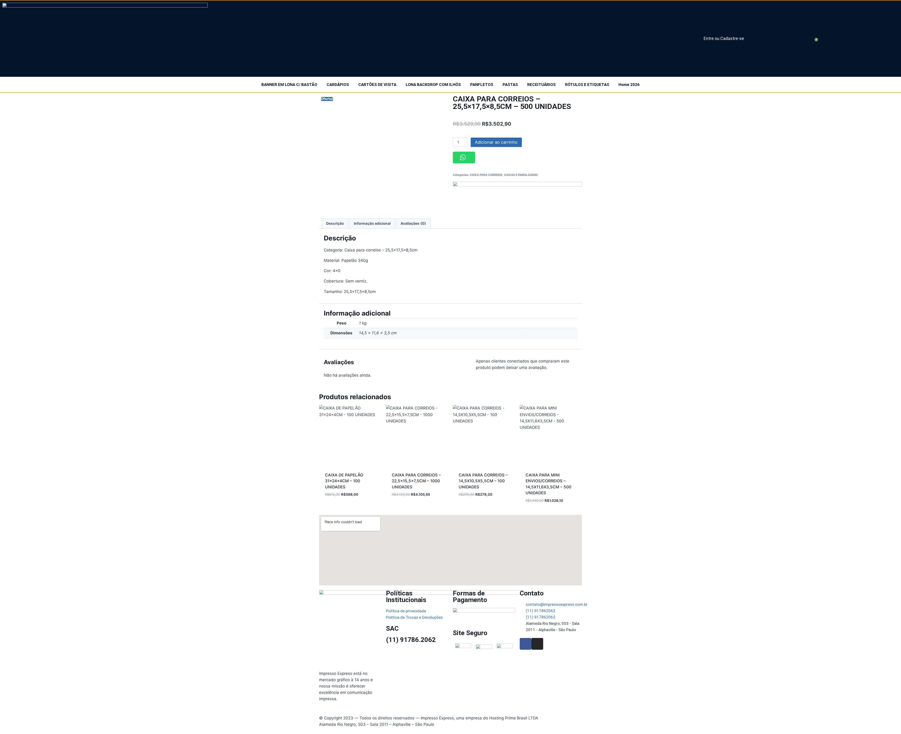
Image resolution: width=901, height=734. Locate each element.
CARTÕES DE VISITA (377, 84)
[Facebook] (525, 644)
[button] (464, 157)
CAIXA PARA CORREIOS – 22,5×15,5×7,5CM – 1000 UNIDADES (416, 481)
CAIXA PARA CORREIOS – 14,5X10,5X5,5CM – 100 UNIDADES (483, 481)
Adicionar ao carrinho (496, 142)
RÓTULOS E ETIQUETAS (587, 84)
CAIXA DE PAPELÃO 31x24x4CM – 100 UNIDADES (344, 481)
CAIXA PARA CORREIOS (486, 175)
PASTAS (510, 84)
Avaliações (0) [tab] (413, 223)
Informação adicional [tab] (372, 223)
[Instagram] (537, 644)
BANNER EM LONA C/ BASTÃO (289, 84)
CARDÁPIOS (338, 84)
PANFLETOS (481, 84)
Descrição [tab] (335, 223)
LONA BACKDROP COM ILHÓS (433, 84)
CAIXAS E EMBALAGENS (521, 175)
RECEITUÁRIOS (541, 84)
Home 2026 (629, 84)
